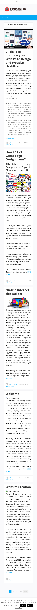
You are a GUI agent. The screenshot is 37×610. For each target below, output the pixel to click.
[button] (18, 1)
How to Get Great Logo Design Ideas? (16, 155)
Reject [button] (29, 605)
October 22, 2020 (23, 143)
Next (25, 591)
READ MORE (10, 138)
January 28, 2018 (23, 384)
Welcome (12, 394)
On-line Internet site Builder (17, 292)
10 (21, 591)
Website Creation (10, 144)
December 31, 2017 (24, 477)
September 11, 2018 (26, 281)
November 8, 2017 (23, 579)
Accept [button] (23, 605)
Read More (18, 608)
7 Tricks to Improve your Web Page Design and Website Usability (18, 59)
